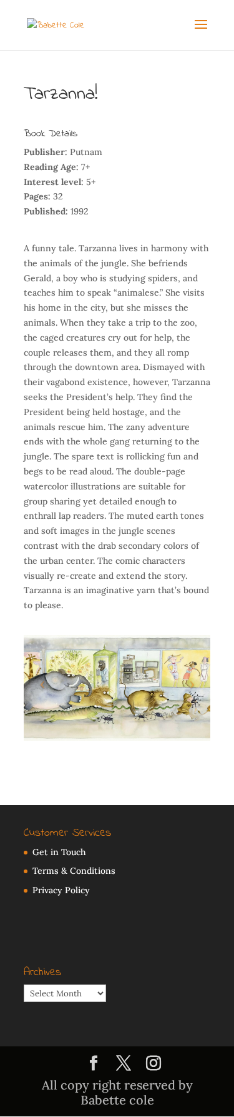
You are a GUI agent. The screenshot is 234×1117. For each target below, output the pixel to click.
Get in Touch (58, 852)
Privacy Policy (61, 890)
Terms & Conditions (73, 870)
